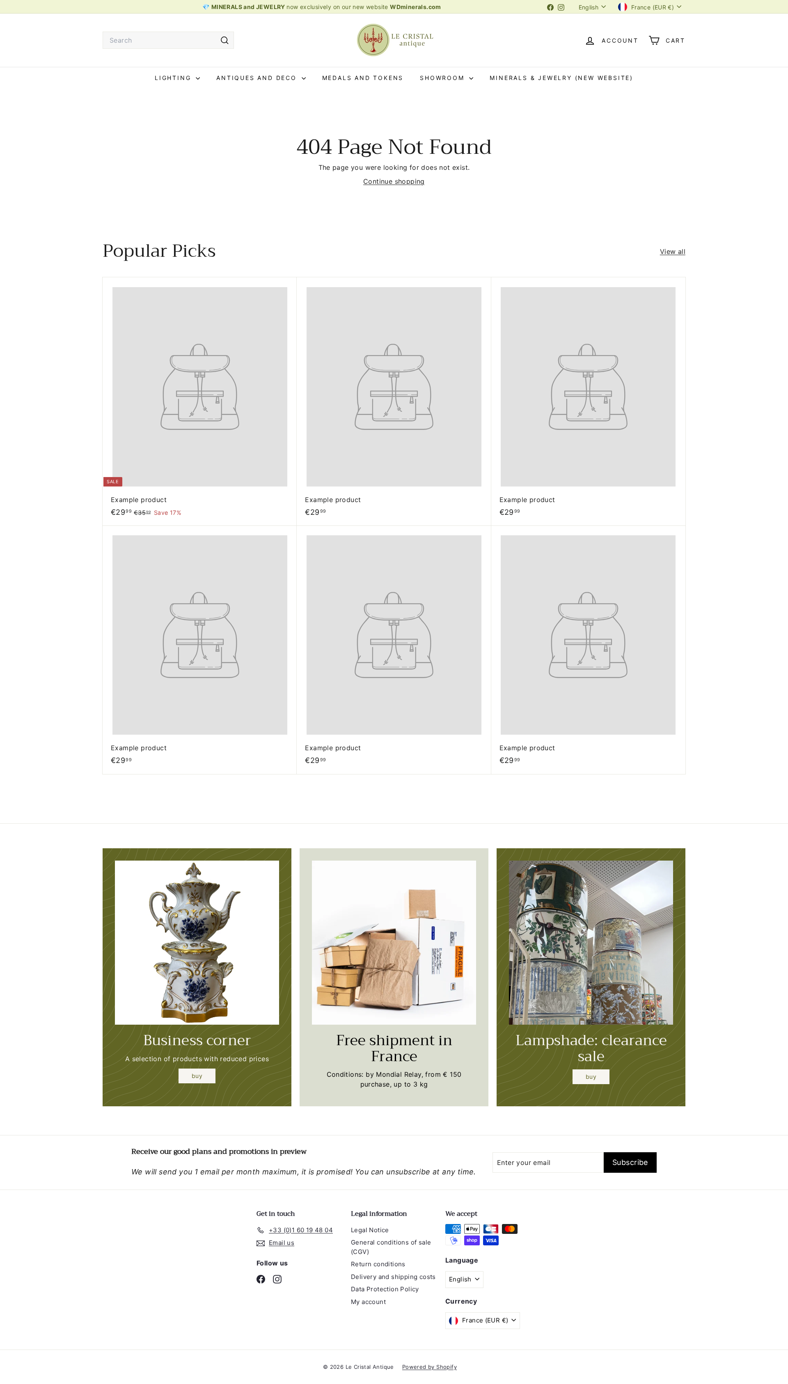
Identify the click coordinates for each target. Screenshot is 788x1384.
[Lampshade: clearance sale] (591, 943)
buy (197, 1075)
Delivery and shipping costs (393, 1277)
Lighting (174, 77)
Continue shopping (394, 181)
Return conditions (378, 1264)
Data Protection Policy (385, 1289)
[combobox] (168, 40)
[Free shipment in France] (394, 943)
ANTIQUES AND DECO (257, 77)
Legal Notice (370, 1230)
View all (672, 251)
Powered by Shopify (429, 1366)
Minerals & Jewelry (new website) (561, 77)
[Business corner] (197, 943)
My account (368, 1302)
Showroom (443, 77)
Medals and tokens (363, 77)
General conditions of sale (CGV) (391, 1247)
